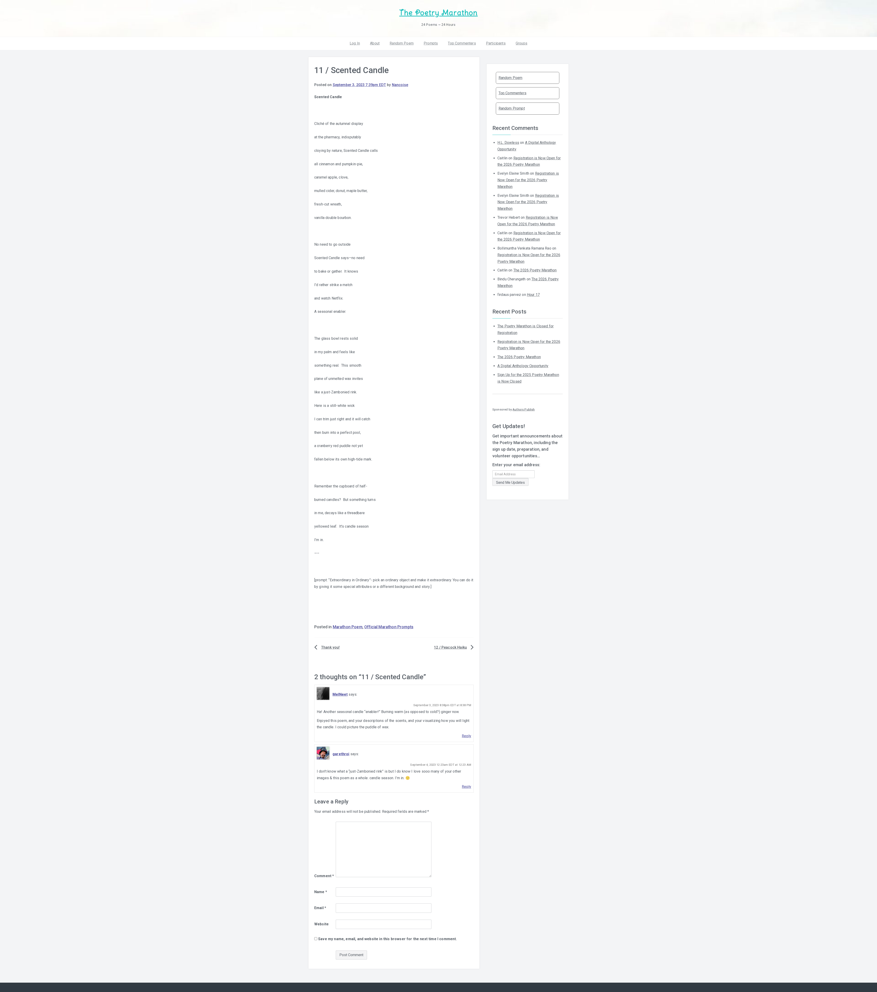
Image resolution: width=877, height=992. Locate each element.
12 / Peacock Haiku (450, 647)
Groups (521, 43)
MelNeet (340, 694)
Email (320, 908)
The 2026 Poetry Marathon (535, 270)
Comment (324, 876)
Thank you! (330, 647)
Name (320, 892)
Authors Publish (523, 409)
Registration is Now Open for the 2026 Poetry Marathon (528, 180)
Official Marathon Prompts (388, 627)
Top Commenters (462, 43)
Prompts (431, 43)
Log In (355, 43)
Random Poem (402, 43)
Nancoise (400, 85)
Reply (466, 736)
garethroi (341, 754)
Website (321, 924)
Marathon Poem (347, 627)
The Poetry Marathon (438, 12)
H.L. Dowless (508, 142)
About (375, 43)
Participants (496, 43)
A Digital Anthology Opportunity (522, 366)
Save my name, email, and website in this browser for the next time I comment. (387, 939)
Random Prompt (512, 108)
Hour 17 (533, 294)
